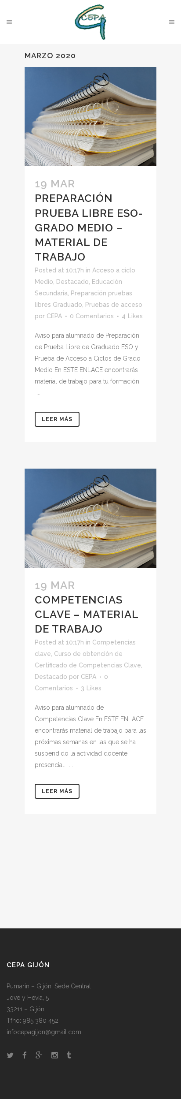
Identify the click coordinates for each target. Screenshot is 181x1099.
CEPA (54, 316)
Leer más (57, 419)
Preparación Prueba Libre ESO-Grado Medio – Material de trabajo (89, 227)
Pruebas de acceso (113, 304)
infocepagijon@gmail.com (44, 1032)
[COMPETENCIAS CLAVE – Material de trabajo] (90, 518)
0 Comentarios (92, 316)
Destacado (72, 281)
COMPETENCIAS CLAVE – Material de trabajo (86, 614)
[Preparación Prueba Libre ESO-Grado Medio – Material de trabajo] (90, 116)
